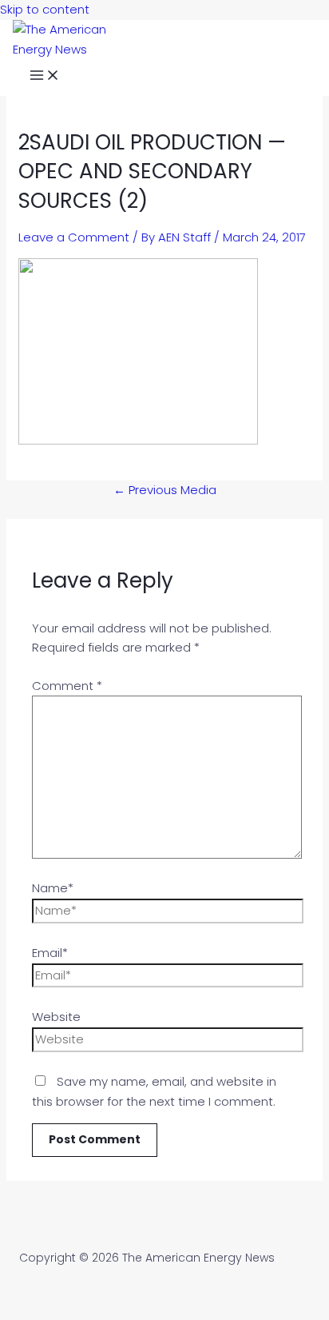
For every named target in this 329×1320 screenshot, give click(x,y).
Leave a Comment (73, 237)
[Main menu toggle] (45, 77)
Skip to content (44, 9)
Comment (67, 685)
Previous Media (164, 489)
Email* (50, 952)
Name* (52, 887)
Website (56, 1016)
